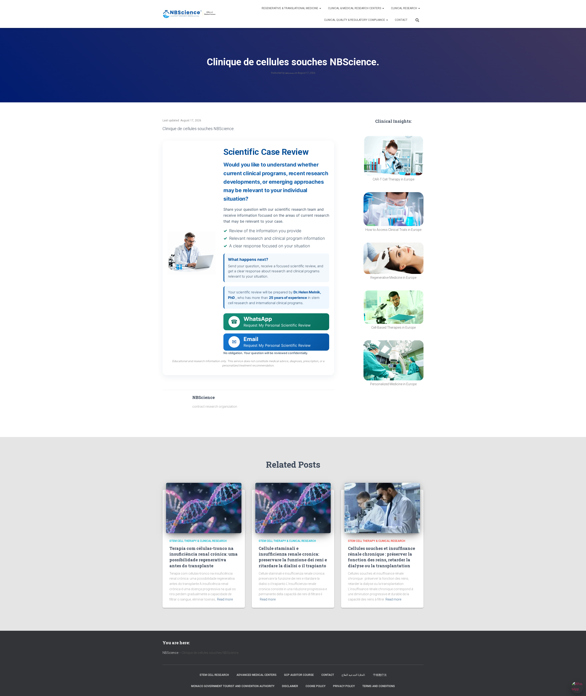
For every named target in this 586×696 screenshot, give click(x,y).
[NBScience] (189, 14)
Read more (225, 599)
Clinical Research (404, 8)
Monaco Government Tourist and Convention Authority (232, 686)
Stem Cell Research (214, 675)
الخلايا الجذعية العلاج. (353, 675)
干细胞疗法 (380, 675)
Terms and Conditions (378, 686)
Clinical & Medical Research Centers (355, 8)
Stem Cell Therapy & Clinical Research (198, 541)
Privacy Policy (344, 686)
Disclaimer (290, 686)
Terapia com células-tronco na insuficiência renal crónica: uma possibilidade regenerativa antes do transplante (203, 557)
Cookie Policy (316, 686)
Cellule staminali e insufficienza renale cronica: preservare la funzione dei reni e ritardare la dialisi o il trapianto (293, 557)
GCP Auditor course (299, 675)
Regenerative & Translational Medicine (290, 8)
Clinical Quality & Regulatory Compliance (355, 20)
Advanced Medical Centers (256, 675)
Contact (401, 20)
